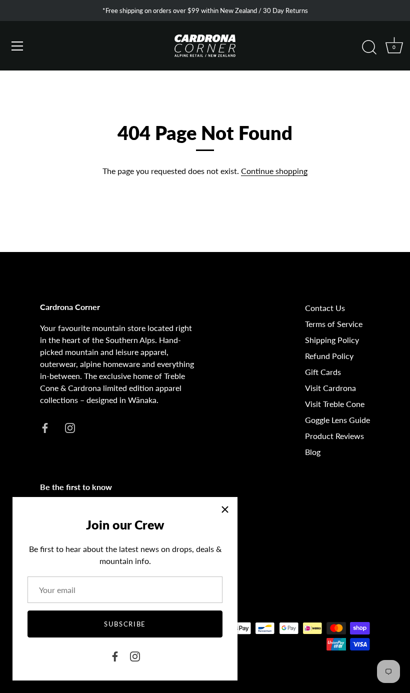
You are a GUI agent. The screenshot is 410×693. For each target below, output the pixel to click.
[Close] (225, 509)
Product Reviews (334, 435)
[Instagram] (135, 655)
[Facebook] (115, 655)
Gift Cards (323, 371)
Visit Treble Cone (334, 403)
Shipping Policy (332, 339)
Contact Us (325, 307)
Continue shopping (274, 171)
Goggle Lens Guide (337, 419)
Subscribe (125, 624)
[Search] (369, 47)
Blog (312, 451)
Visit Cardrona (330, 387)
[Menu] (17, 46)
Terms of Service (333, 323)
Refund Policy (329, 355)
